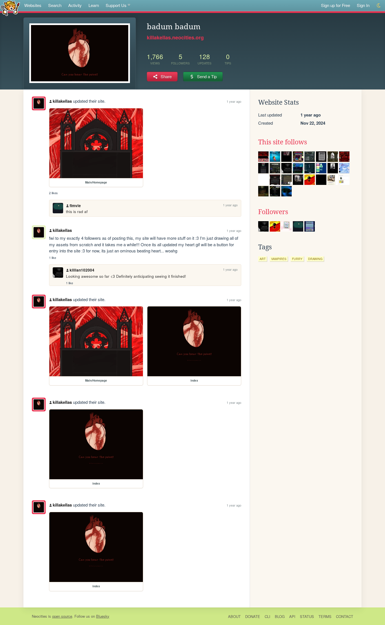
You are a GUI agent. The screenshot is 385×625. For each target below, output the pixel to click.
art (262, 259)
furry (297, 259)
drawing (315, 259)
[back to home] (10, 8)
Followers (273, 212)
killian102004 (82, 270)
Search (54, 5)
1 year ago (234, 101)
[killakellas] (39, 103)
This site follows (282, 142)
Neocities (39, 616)
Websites (32, 5)
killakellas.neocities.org (175, 37)
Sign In (363, 5)
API (292, 616)
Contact (344, 616)
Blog (280, 616)
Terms (324, 616)
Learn (93, 5)
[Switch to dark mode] (379, 5)
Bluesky (102, 616)
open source (62, 616)
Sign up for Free (335, 5)
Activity (75, 5)
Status (307, 616)
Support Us (116, 5)
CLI (267, 616)
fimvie (75, 205)
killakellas (62, 101)
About (234, 616)
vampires (278, 259)
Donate (252, 616)
